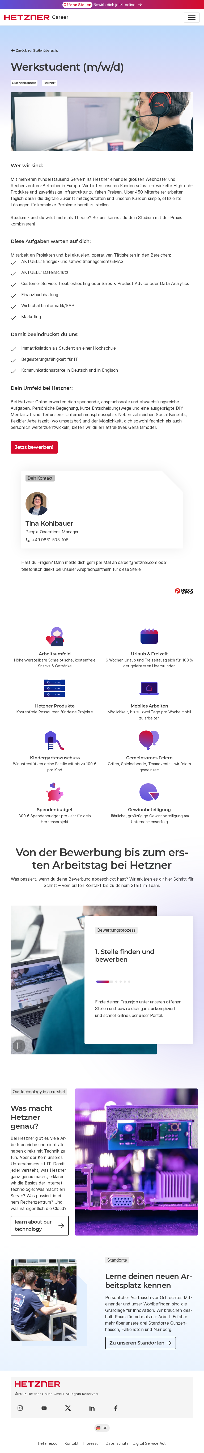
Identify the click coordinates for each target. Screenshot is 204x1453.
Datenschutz (117, 1443)
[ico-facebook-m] (115, 1408)
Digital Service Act (149, 1443)
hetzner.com (49, 1443)
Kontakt (72, 1443)
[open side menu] (192, 17)
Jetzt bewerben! (34, 447)
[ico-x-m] (68, 1408)
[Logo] (102, 1384)
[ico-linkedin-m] (92, 1408)
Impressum (92, 1443)
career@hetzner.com (137, 562)
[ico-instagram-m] (20, 1408)
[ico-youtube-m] (44, 1408)
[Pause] (19, 1046)
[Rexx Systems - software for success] (184, 591)
